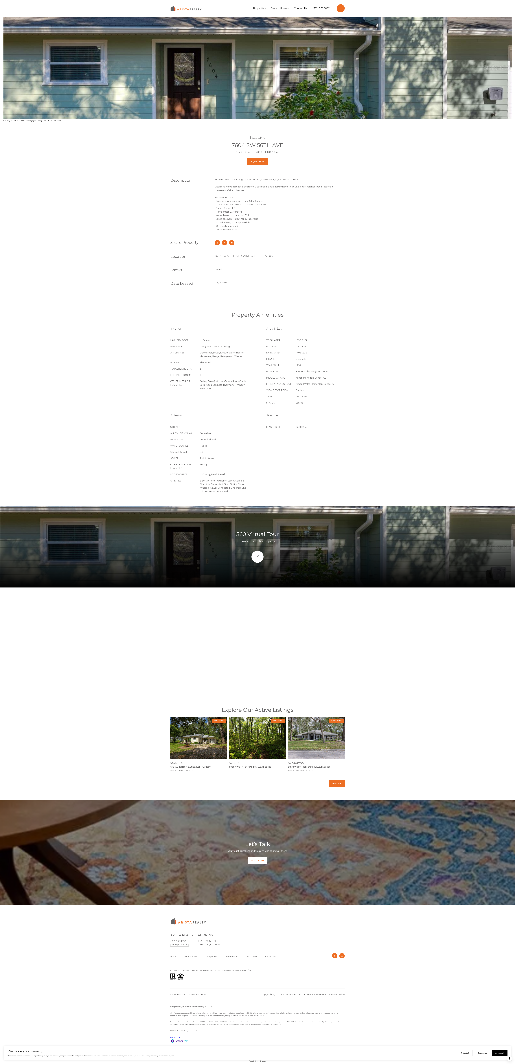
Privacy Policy (336, 994)
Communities (231, 956)
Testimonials (251, 956)
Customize (482, 1053)
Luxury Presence (195, 994)
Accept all (499, 1053)
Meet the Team (191, 956)
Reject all (465, 1053)
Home (173, 956)
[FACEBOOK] (334, 955)
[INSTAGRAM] (342, 955)
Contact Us (300, 8)
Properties (259, 8)
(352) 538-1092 (321, 8)
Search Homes (280, 8)
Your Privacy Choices (257, 1061)
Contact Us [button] (257, 860)
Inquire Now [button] (257, 161)
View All (336, 783)
